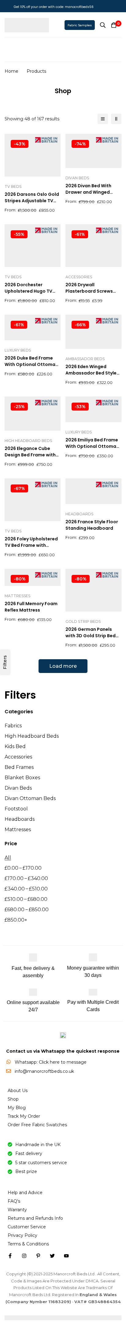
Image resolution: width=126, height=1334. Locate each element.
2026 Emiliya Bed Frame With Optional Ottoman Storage (92, 446)
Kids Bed (15, 746)
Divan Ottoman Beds (30, 798)
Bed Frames (19, 767)
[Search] (102, 25)
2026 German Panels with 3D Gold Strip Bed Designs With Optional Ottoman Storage (90, 639)
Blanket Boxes (22, 777)
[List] (103, 119)
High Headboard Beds (32, 736)
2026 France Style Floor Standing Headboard (91, 525)
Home (11, 71)
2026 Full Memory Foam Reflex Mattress (31, 607)
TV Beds (13, 186)
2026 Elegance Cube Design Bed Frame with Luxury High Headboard (31, 454)
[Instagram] (24, 1255)
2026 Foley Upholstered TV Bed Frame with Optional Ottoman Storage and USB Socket (32, 548)
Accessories (18, 757)
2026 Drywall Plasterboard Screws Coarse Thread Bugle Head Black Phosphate (90, 294)
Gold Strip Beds (83, 621)
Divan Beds (18, 788)
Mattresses (18, 829)
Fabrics (13, 726)
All (8, 858)
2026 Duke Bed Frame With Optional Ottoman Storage (31, 364)
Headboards (20, 819)
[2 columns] (116, 119)
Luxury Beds (18, 350)
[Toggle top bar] (120, 6)
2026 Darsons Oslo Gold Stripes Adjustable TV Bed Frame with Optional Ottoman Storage (32, 204)
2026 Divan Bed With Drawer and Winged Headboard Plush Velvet (92, 192)
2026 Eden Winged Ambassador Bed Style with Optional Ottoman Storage (91, 376)
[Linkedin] (38, 1255)
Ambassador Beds (85, 358)
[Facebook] (10, 1255)
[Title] (66, 1255)
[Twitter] (52, 1255)
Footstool (16, 809)
